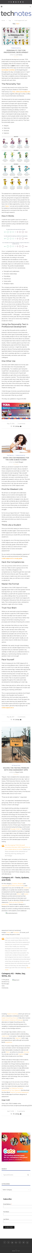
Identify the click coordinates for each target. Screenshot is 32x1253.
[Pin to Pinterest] (16, 426)
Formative (16, 932)
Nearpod (20, 883)
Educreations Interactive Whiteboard (12, 1020)
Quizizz (26, 894)
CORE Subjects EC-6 (8, 707)
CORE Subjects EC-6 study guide (12, 558)
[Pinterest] (20, 2)
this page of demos (15, 829)
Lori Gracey (19, 55)
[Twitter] (11, 2)
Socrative (14, 883)
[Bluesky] (13, 2)
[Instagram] (18, 2)
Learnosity (5, 885)
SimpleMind (8, 1042)
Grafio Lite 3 (5, 1036)
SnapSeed (21, 1054)
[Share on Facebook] (13, 426)
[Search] (30, 6)
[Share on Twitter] (15, 426)
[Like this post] (11, 426)
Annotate (26, 1052)
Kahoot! (19, 894)
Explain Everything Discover (10, 1018)
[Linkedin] (16, 1242)
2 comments (21, 423)
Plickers (8, 932)
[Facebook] (4, 1242)
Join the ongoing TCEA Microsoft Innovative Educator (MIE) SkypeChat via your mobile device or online (17, 847)
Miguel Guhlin (19, 772)
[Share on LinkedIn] (18, 426)
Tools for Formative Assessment (19, 1092)
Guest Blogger (19, 462)
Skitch (8, 1052)
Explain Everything (12, 1014)
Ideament (18, 1038)
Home (3, 20)
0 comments (21, 717)
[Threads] (22, 2)
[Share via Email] (20, 426)
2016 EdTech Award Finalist (16, 885)
